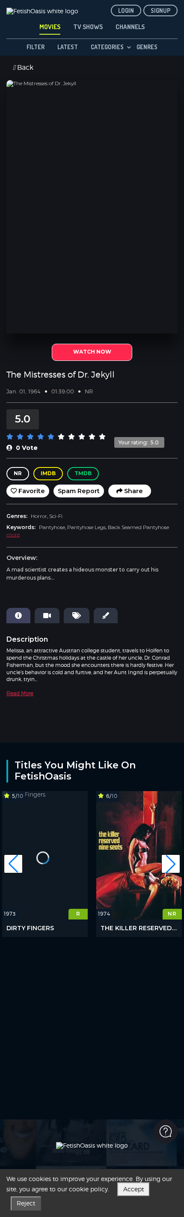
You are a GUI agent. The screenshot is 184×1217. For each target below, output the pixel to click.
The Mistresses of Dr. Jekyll (60, 374)
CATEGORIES (107, 47)
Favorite (31, 491)
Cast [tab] (47, 616)
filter (36, 47)
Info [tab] (18, 616)
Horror (39, 516)
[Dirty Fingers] (45, 855)
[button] (13, 863)
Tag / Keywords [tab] (76, 616)
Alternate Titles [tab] (106, 616)
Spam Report (79, 491)
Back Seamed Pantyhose (138, 527)
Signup (160, 10)
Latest (67, 47)
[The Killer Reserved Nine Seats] (139, 855)
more (13, 534)
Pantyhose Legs (86, 527)
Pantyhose (52, 527)
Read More (19, 693)
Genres (147, 47)
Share (132, 491)
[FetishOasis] (42, 9)
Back (24, 67)
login (126, 10)
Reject (26, 1203)
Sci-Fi (55, 516)
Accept (133, 1189)
